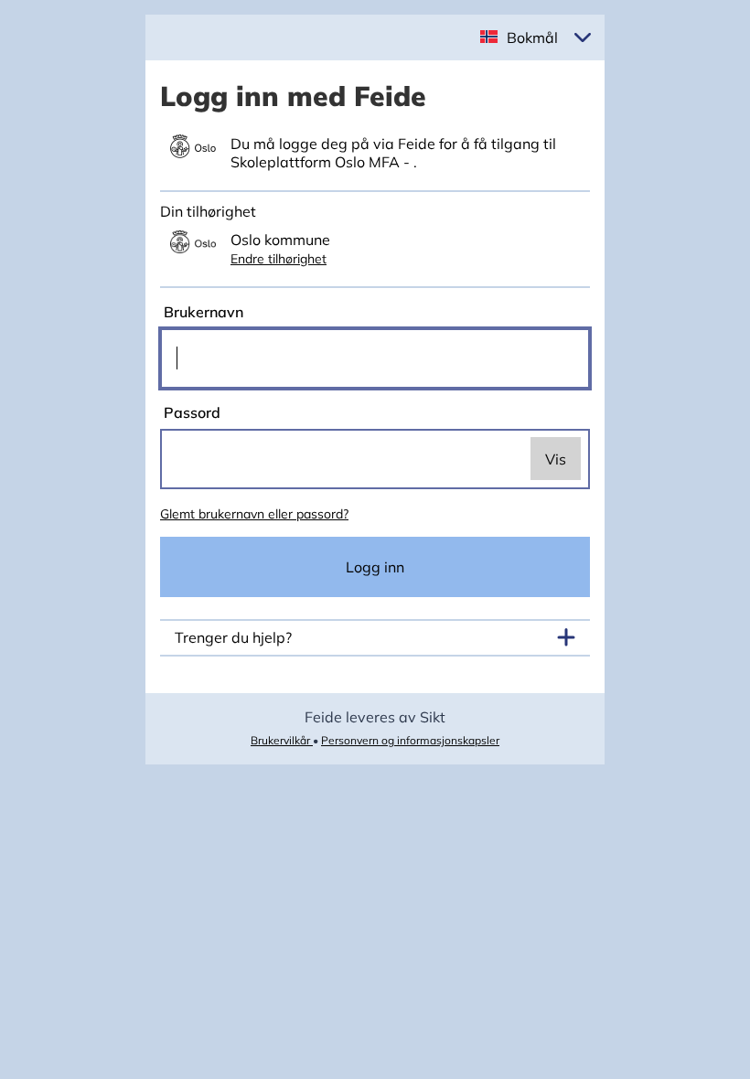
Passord (190, 412)
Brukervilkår (282, 740)
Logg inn (375, 567)
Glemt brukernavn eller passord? (254, 514)
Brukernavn (201, 312)
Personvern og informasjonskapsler (410, 740)
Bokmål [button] (532, 37)
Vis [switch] (555, 459)
